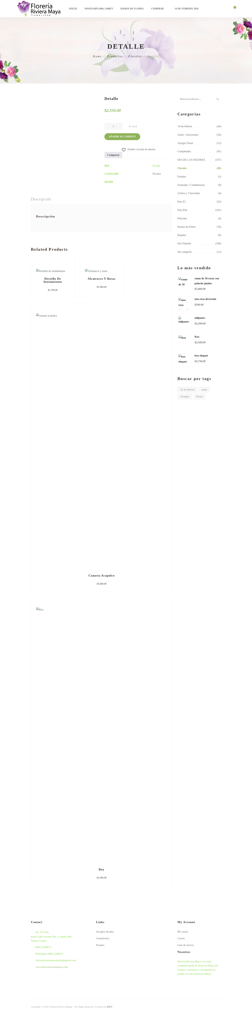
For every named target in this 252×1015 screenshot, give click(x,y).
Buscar (217, 99)
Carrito (181, 938)
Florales (135, 56)
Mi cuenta (182, 931)
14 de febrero (187, 389)
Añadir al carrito (122, 136)
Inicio (73, 8)
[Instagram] (62, 978)
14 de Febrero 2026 (187, 8)
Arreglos (184, 396)
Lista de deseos (185, 945)
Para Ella (182, 210)
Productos (115, 56)
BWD (109, 1007)
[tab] (41, 199)
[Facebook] (34, 978)
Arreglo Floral (185, 143)
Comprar (157, 8)
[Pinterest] (52, 978)
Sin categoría (184, 251)
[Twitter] (43, 978)
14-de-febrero (184, 126)
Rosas (199, 396)
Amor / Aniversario (187, 134)
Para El (181, 201)
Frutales (181, 176)
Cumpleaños (184, 151)
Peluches (182, 218)
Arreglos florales (105, 931)
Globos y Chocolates (188, 193)
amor (204, 389)
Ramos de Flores (132, 8)
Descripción (41, 199)
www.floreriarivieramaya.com (52, 967)
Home (97, 56)
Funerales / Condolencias (191, 184)
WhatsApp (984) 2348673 (99, 8)
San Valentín (184, 243)
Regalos (181, 235)
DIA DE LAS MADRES (191, 159)
